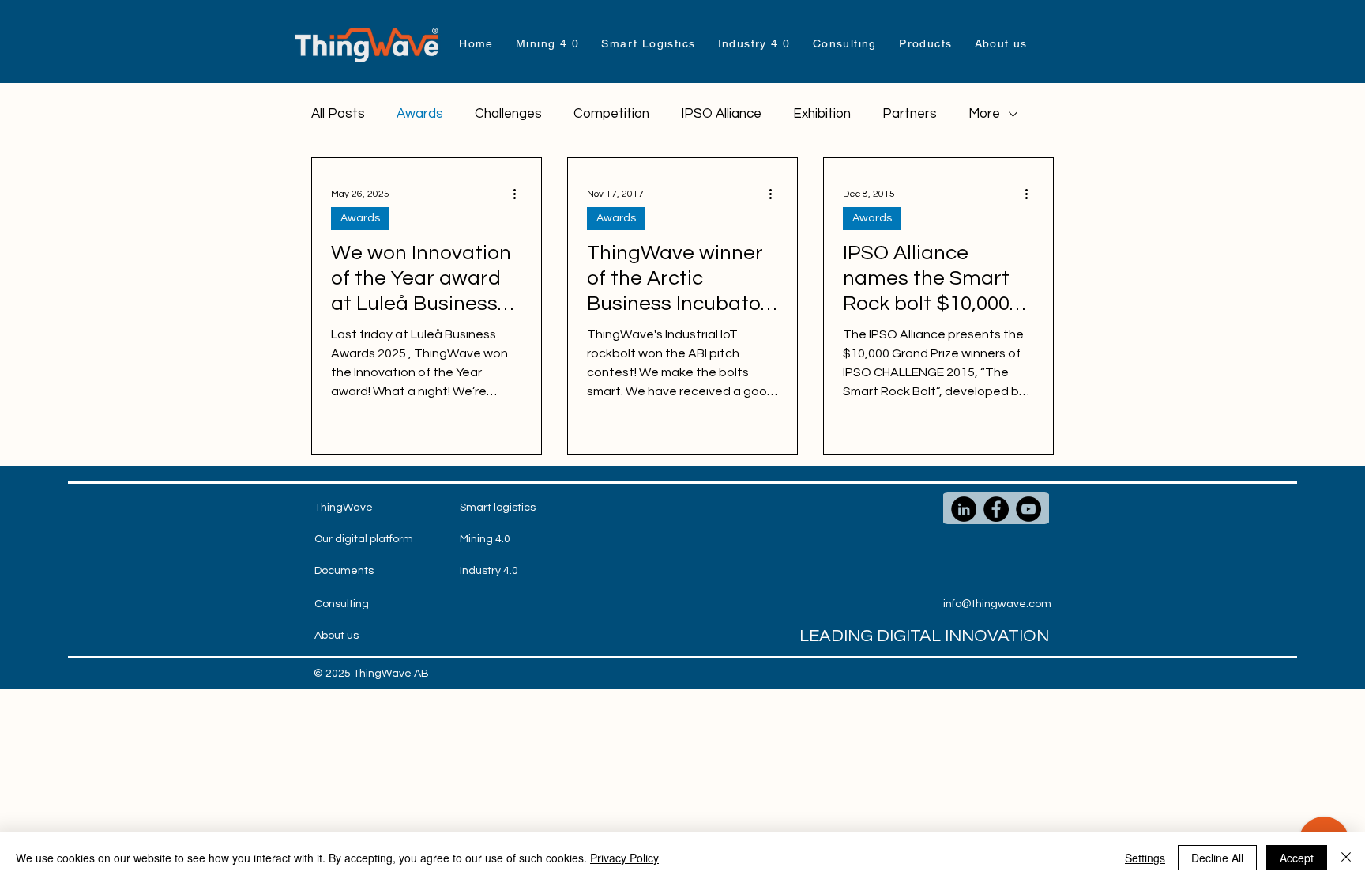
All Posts (338, 114)
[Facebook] (996, 509)
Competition (611, 114)
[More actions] (519, 193)
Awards (420, 114)
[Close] (1346, 857)
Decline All (1217, 858)
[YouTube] (1028, 509)
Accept (1297, 858)
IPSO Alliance (721, 114)
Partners (909, 114)
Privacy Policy (624, 858)
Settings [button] (1145, 858)
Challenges (508, 114)
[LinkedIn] (963, 509)
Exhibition (822, 114)
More (984, 114)
